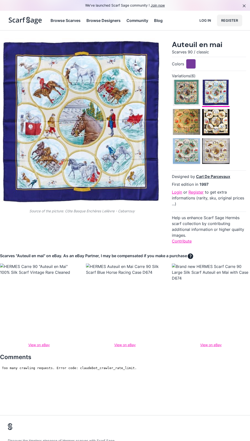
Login (177, 192)
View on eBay (39, 345)
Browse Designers (103, 20)
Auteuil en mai (197, 44)
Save (17, 46)
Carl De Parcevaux (213, 176)
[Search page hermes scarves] (25, 20)
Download (126, 46)
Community (137, 20)
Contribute (182, 241)
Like (41, 46)
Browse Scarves (66, 20)
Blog (158, 20)
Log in (205, 20)
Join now (158, 5)
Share (151, 46)
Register (229, 20)
